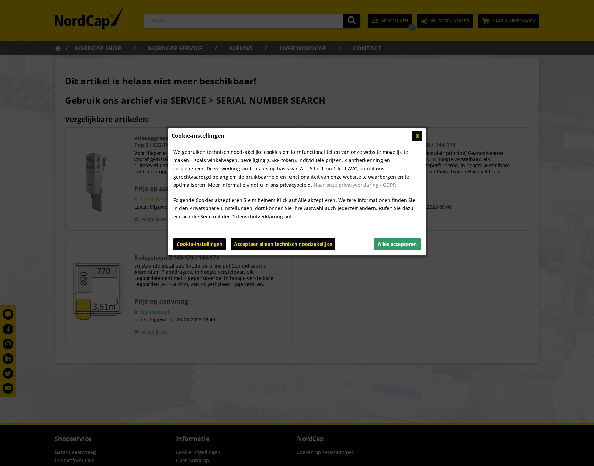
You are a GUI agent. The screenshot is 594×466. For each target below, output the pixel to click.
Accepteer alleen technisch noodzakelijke (283, 244)
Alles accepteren (397, 244)
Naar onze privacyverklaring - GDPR (355, 185)
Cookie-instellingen (199, 244)
